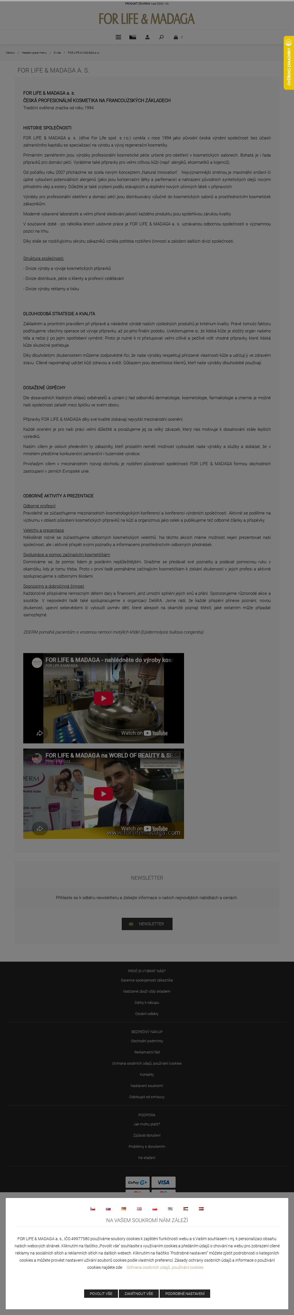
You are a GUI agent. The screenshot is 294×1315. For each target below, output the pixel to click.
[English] (139, 1208)
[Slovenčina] (108, 1208)
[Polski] (154, 1208)
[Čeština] (92, 1208)
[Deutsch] (123, 1208)
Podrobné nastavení (184, 1293)
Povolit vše (101, 1293)
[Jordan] (185, 1208)
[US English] (170, 1208)
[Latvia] (201, 1208)
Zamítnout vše (139, 1293)
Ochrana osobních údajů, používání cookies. (165, 1267)
